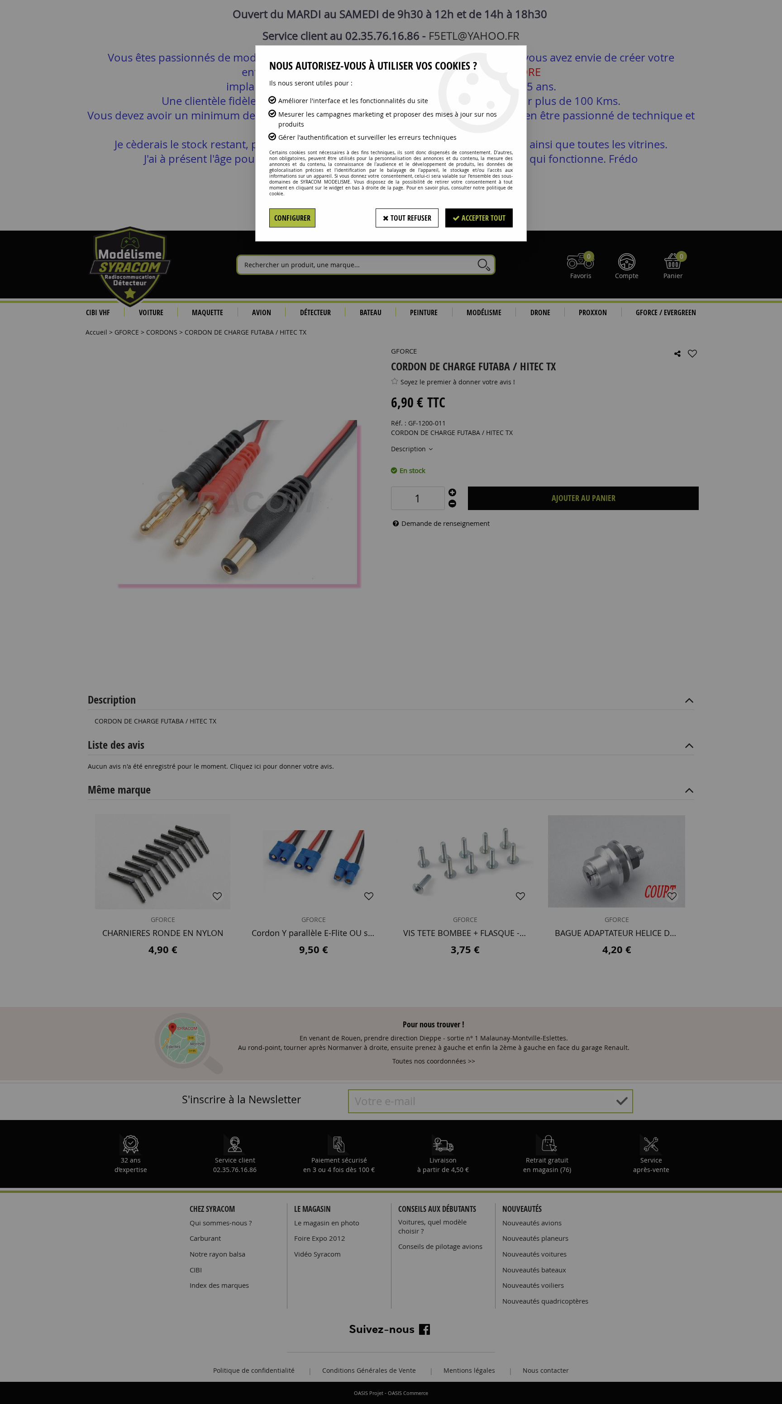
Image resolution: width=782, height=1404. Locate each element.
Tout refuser (410, 218)
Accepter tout (482, 218)
